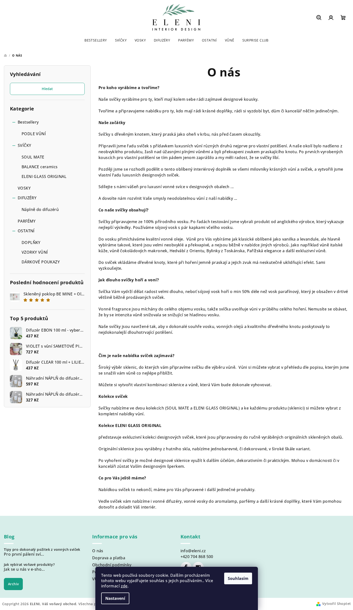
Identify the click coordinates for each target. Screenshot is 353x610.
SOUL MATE (33, 157)
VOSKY (24, 188)
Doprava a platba (108, 557)
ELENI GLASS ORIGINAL (44, 176)
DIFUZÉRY (27, 198)
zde (124, 586)
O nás (97, 550)
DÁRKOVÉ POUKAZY (41, 262)
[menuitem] (96, 40)
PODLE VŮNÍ (34, 133)
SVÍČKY (24, 145)
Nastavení (115, 598)
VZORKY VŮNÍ (35, 252)
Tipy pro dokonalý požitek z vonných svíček (42, 549)
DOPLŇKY (31, 242)
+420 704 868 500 (197, 556)
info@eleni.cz (193, 550)
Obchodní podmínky (111, 565)
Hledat (47, 88)
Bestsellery (28, 122)
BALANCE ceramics (39, 166)
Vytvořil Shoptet (336, 603)
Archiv (13, 584)
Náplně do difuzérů (40, 209)
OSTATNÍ (26, 231)
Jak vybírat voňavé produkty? (29, 564)
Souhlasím (238, 578)
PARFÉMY (27, 221)
